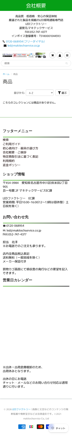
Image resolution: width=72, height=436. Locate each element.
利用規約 (9, 160)
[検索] (66, 63)
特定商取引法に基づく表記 (20, 156)
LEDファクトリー (21, 409)
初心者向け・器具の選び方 (20, 148)
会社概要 (36, 5)
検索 (6, 139)
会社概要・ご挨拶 (14, 152)
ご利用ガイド (11, 144)
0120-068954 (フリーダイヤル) (25, 41)
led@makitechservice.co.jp (24, 45)
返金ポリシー (11, 165)
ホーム (6, 73)
